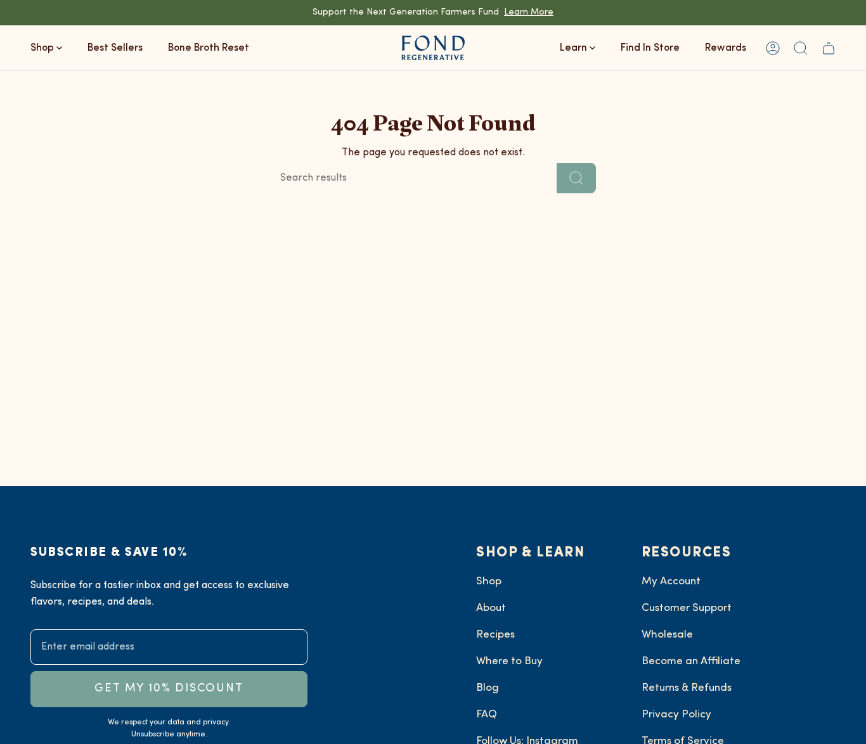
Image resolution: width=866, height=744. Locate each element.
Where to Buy (509, 661)
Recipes (495, 634)
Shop (488, 581)
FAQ (486, 714)
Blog (487, 688)
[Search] (576, 178)
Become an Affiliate (691, 661)
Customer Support (687, 608)
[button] (801, 47)
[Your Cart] (829, 47)
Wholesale (667, 634)
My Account (671, 581)
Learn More (528, 12)
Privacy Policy (676, 714)
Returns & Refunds (687, 688)
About (491, 608)
